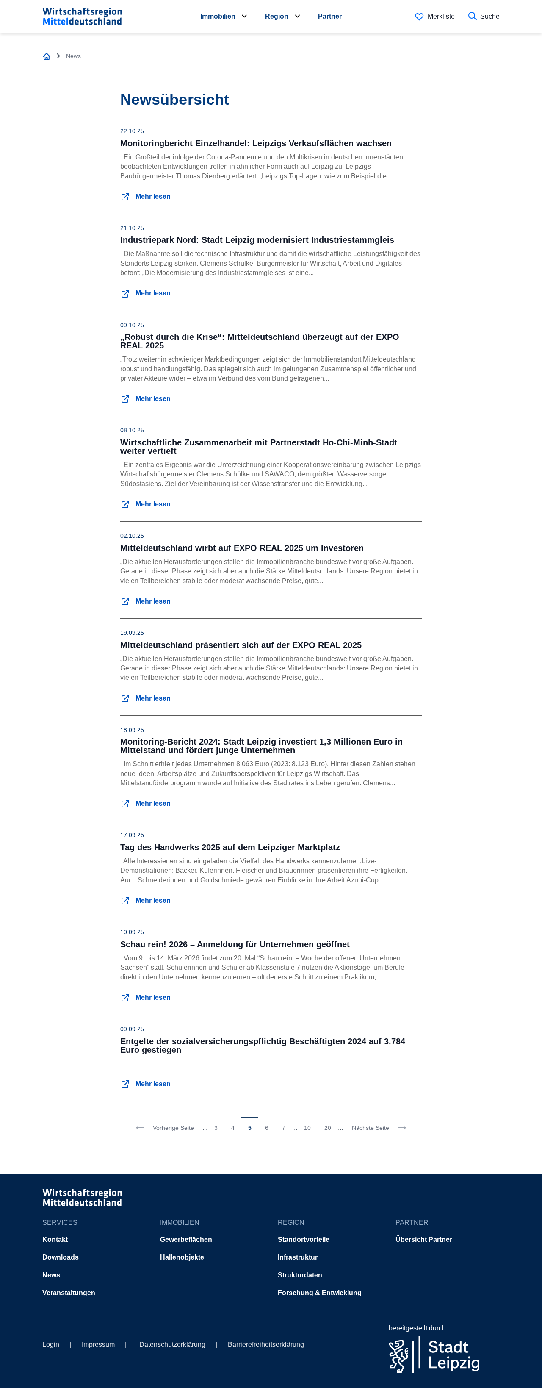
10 (307, 1127)
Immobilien (217, 16)
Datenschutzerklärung (172, 1344)
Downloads (60, 1257)
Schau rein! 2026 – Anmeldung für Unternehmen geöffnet (235, 944)
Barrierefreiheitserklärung (266, 1344)
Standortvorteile (303, 1239)
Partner (330, 16)
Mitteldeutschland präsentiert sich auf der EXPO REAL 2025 (241, 645)
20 (327, 1127)
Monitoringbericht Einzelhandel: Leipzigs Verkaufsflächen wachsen (256, 143)
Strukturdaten (300, 1275)
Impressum (98, 1344)
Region (276, 16)
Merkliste (441, 16)
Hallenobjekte (182, 1257)
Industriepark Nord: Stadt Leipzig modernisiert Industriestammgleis (257, 240)
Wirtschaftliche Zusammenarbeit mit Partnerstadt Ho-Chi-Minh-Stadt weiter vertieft (258, 447)
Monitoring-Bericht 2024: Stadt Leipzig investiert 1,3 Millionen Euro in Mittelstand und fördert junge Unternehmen (261, 746)
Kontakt (55, 1239)
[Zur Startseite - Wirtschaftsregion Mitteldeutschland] (46, 56)
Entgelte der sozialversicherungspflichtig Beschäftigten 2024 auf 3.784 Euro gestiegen (262, 1045)
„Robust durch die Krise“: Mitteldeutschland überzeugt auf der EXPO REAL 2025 (259, 341)
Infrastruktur (298, 1257)
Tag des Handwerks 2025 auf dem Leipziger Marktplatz (230, 847)
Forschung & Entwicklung (320, 1292)
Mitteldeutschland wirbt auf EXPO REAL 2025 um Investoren (242, 548)
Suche (490, 16)
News (51, 1275)
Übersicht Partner (423, 1239)
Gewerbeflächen (186, 1239)
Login (50, 1344)
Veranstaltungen (68, 1292)
